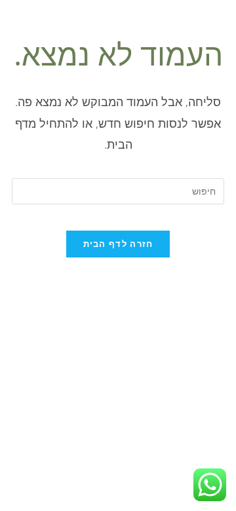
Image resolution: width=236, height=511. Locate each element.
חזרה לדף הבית (118, 244)
